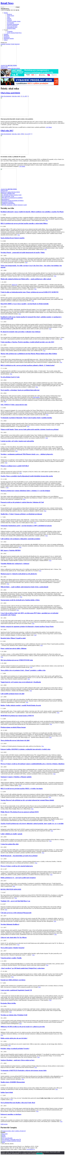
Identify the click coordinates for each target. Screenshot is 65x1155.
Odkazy (6, 40)
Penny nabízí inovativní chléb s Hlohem (13, 648)
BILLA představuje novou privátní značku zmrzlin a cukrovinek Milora (24, 223)
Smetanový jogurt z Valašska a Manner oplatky (16, 777)
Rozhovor (9, 14)
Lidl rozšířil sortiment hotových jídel (12, 694)
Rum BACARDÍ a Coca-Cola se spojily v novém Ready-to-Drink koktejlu (25, 304)
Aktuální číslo (9, 65)
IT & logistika (10, 22)
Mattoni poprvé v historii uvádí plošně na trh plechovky (19, 574)
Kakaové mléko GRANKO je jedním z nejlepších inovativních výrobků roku (25, 749)
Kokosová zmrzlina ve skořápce (11, 1114)
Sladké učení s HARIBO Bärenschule (13, 1082)
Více (46, 220)
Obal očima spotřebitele (10, 93)
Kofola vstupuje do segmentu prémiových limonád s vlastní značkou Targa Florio (27, 626)
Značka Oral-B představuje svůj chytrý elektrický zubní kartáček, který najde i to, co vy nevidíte (32, 823)
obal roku (14, 96)
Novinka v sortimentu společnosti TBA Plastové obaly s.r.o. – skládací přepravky (27, 454)
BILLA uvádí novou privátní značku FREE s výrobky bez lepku (22, 788)
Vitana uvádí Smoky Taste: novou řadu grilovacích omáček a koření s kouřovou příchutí (29, 429)
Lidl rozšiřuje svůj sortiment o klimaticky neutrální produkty (20, 539)
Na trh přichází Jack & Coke (10, 377)
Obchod (9, 18)
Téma (8, 17)
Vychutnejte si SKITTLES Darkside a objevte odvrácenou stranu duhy (24, 1070)
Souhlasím (39, 1153)
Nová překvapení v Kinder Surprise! (12, 948)
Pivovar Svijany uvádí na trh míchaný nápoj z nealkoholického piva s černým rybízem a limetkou (32, 764)
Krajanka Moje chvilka (8, 1003)
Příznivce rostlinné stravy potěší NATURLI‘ (15, 466)
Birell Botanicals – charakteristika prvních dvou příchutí (19, 856)
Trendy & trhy (10, 15)
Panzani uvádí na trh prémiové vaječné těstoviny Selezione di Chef (22, 502)
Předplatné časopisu (9, 38)
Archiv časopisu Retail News (14, 32)
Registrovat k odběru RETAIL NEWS (10, 68)
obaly (18, 96)
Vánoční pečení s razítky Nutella (11, 958)
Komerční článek (11, 28)
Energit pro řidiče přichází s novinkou (13, 980)
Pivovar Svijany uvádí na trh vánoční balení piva (17, 866)
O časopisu (10, 31)
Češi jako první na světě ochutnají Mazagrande (16, 913)
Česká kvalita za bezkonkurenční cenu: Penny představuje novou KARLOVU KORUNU (30, 292)
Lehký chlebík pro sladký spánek (11, 834)
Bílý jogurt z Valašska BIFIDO (11, 550)
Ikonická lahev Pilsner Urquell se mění (13, 638)
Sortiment (9, 20)
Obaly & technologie (12, 25)
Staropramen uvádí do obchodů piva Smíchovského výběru (20, 600)
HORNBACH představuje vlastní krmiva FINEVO (17, 715)
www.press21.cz (30, 1149)
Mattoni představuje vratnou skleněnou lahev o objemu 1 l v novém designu (25, 490)
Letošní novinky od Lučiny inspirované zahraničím (17, 441)
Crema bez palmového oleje (10, 844)
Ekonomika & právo (12, 27)
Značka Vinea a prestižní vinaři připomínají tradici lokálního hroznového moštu (27, 476)
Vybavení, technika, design (13, 21)
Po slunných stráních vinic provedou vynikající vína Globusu (20, 332)
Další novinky (4, 1124)
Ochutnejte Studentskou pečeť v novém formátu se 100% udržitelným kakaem (26, 525)
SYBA (22, 134)
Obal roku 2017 (7, 131)
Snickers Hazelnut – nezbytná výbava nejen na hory (18, 1060)
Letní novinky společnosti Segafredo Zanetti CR (16, 990)
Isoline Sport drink (7, 1092)
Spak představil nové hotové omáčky (13, 238)
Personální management (13, 24)
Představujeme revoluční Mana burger (13, 727)
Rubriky (6, 12)
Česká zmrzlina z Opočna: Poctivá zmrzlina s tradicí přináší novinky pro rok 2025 (27, 342)
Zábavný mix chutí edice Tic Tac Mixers (14, 937)
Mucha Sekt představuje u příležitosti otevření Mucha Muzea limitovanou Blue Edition (29, 353)
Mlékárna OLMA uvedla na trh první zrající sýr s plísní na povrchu (23, 1026)
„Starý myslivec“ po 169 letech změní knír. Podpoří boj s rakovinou (23, 968)
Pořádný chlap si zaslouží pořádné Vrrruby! (15, 1048)
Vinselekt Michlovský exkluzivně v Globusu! (15, 563)
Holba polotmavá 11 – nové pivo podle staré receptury (18, 877)
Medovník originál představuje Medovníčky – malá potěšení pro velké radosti (26, 279)
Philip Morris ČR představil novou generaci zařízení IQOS (20, 812)
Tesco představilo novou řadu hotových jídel (15, 740)
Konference (7, 37)
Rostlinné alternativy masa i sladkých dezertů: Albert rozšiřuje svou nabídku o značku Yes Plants (32, 212)
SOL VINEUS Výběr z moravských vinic (14, 404)
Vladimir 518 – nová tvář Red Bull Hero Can (15, 901)
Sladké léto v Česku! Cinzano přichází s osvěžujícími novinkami (21, 514)
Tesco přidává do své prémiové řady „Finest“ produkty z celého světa (23, 670)
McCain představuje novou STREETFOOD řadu (17, 660)
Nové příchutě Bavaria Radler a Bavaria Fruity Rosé (18, 1102)
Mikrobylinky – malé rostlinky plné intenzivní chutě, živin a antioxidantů (24, 587)
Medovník (14, 284)
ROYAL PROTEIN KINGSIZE (11, 889)
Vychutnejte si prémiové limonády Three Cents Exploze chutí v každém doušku (26, 418)
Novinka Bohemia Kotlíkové (10, 924)
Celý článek (49, 127)
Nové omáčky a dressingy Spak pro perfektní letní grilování (20, 390)
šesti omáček (36, 397)
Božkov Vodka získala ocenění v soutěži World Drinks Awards (21, 705)
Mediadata (6, 35)
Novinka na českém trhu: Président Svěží (14, 1015)
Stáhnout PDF (4, 67)
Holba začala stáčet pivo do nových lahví (14, 1038)
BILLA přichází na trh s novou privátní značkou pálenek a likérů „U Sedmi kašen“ (28, 365)
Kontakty (6, 34)
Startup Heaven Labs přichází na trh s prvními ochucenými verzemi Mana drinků (27, 800)
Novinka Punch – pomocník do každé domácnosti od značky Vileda (23, 252)
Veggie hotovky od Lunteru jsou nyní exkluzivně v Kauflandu (21, 682)
